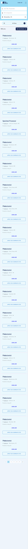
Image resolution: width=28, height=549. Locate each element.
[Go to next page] (23, 462)
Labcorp (6, 38)
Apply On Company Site (14, 48)
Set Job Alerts (20, 29)
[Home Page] (5, 3)
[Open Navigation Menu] (25, 2)
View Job (14, 44)
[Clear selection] (25, 17)
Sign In (20, 2)
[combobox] (15, 9)
